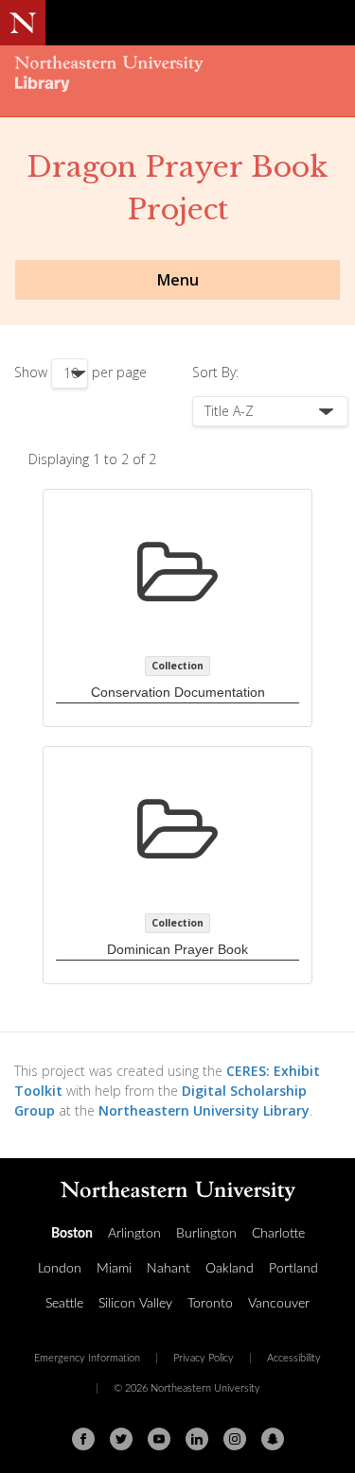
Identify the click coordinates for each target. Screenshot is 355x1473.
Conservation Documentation (178, 692)
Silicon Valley (135, 1303)
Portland (293, 1268)
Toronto (210, 1303)
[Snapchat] (272, 1439)
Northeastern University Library (204, 1110)
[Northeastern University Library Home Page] (177, 76)
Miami (114, 1268)
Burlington (206, 1233)
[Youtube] (159, 1439)
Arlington (134, 1233)
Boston (72, 1233)
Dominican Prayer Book (177, 949)
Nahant (168, 1268)
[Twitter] (121, 1439)
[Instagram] (234, 1439)
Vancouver (279, 1303)
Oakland (229, 1268)
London (59, 1268)
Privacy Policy (203, 1358)
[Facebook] (83, 1439)
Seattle (64, 1303)
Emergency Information (87, 1358)
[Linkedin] (197, 1439)
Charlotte (278, 1233)
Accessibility (294, 1358)
